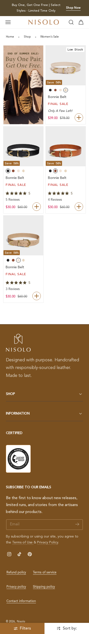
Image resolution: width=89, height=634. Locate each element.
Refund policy (16, 572)
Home (10, 36)
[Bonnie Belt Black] (23, 146)
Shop (27, 36)
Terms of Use (23, 542)
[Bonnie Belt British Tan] (66, 146)
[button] (8, 22)
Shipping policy (44, 586)
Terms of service (44, 572)
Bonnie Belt (57, 97)
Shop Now (73, 7)
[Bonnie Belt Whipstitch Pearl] (66, 65)
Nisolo (21, 621)
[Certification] (18, 459)
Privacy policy (16, 586)
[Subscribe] (77, 524)
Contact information (21, 601)
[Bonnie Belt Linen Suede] (23, 235)
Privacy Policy (47, 542)
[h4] (23, 85)
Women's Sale (49, 36)
